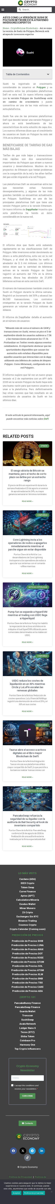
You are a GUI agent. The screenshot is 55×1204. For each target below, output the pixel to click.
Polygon (41, 87)
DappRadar (32, 209)
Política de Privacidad (20, 1177)
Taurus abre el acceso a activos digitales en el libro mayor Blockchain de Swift (27, 753)
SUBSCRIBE (27, 1096)
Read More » (27, 501)
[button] (2, 9)
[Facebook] (13, 1150)
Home (6, 28)
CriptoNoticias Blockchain (24, 28)
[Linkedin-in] (41, 1150)
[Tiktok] (27, 1157)
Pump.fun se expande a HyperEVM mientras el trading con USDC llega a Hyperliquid (27, 615)
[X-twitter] (22, 1150)
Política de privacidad (34, 1193)
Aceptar (16, 1193)
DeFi (46, 418)
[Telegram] (32, 1150)
